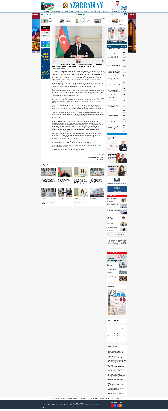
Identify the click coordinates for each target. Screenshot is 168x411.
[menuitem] (78, 61)
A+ (46, 38)
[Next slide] (103, 61)
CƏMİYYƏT (101, 11)
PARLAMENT (66, 11)
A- (43, 38)
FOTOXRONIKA (109, 11)
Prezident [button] (47, 11)
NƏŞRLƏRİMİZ (108, 398)
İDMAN (96, 11)
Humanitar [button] (86, 11)
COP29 (124, 11)
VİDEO (120, 11)
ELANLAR (116, 11)
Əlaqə (120, 402)
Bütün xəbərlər (123, 46)
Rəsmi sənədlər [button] (56, 11)
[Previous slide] (54, 61)
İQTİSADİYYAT (78, 11)
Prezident (52, 398)
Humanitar (75, 398)
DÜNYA (92, 11)
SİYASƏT (72, 11)
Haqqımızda (114, 402)
